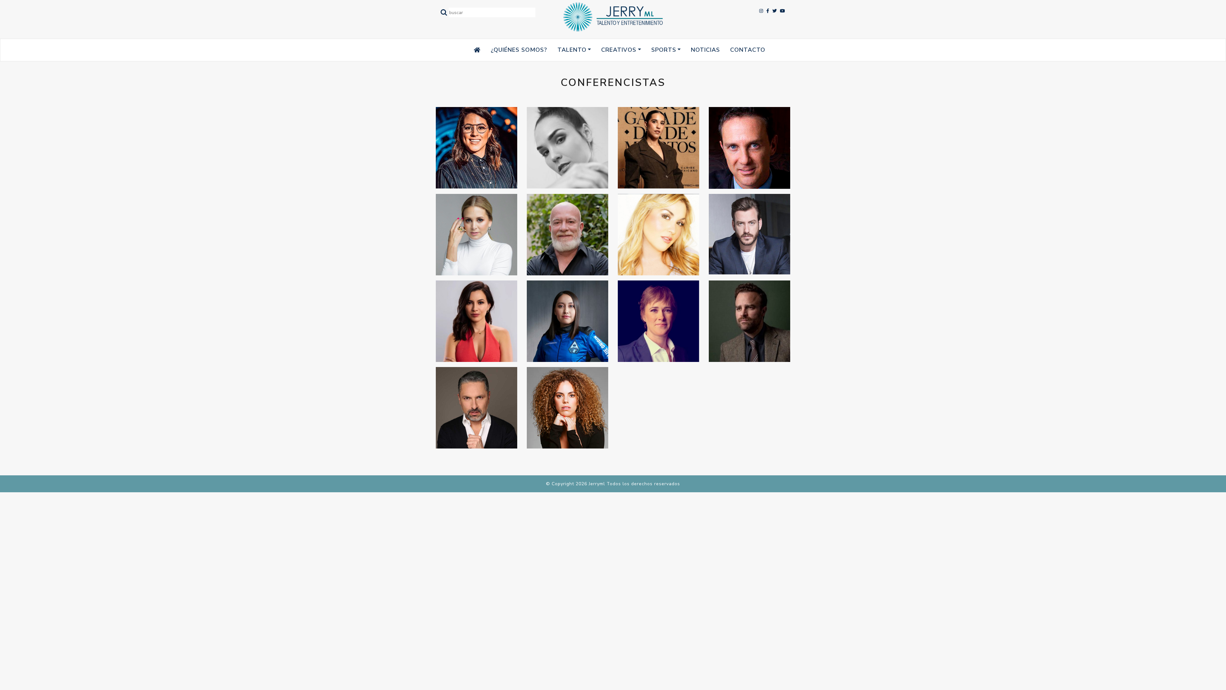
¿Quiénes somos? (519, 50)
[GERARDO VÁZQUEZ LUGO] (567, 234)
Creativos (618, 50)
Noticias (705, 50)
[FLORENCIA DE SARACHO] (476, 234)
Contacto (747, 50)
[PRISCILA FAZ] (567, 407)
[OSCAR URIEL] (476, 407)
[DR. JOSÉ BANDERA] (749, 148)
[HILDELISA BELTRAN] (658, 234)
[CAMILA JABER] (658, 147)
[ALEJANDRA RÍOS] (476, 147)
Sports (663, 50)
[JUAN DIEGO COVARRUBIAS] (749, 234)
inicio (465, 50)
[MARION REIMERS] (658, 321)
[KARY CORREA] (476, 321)
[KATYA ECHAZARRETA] (567, 321)
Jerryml (597, 484)
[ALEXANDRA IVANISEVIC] (567, 147)
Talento (572, 50)
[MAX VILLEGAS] (749, 321)
